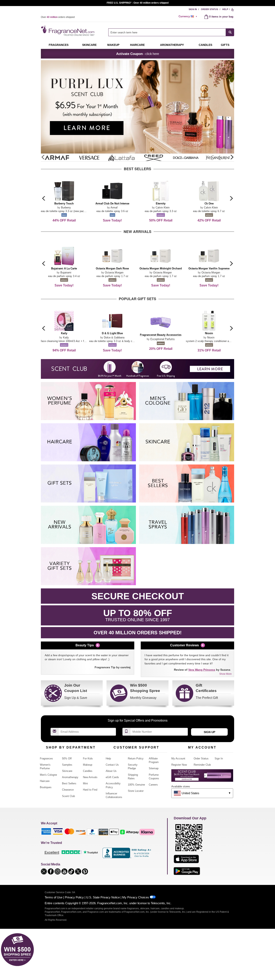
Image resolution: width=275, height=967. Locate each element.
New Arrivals (90, 777)
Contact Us (112, 764)
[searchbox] (167, 32)
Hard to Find (90, 789)
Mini (85, 783)
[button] (232, 157)
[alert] (188, 16)
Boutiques (46, 787)
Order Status (209, 9)
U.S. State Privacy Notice (103, 897)
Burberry (66, 207)
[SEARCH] (230, 32)
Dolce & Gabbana (114, 337)
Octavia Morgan (114, 272)
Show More (225, 674)
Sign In (193, 9)
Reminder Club (202, 764)
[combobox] (171, 32)
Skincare (89, 44)
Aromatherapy (70, 777)
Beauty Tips (84, 645)
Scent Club (68, 796)
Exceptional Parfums (162, 339)
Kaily (66, 337)
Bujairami (65, 272)
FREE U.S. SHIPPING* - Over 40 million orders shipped (138, 2)
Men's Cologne (48, 774)
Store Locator (136, 790)
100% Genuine (136, 784)
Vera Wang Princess (201, 669)
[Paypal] (92, 831)
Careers (153, 784)
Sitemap (153, 768)
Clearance (68, 789)
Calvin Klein (163, 207)
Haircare (137, 44)
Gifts (225, 44)
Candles (87, 770)
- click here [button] (137, 54)
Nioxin (210, 337)
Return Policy (136, 758)
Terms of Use (53, 897)
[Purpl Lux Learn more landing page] (202, 777)
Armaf (114, 207)
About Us (111, 770)
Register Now (179, 764)
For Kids (88, 758)
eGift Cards (112, 777)
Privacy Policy (74, 897)
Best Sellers (69, 783)
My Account (178, 758)
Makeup (113, 44)
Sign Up (209, 732)
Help (225, 9)
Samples (67, 764)
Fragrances (58, 44)
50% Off (67, 758)
